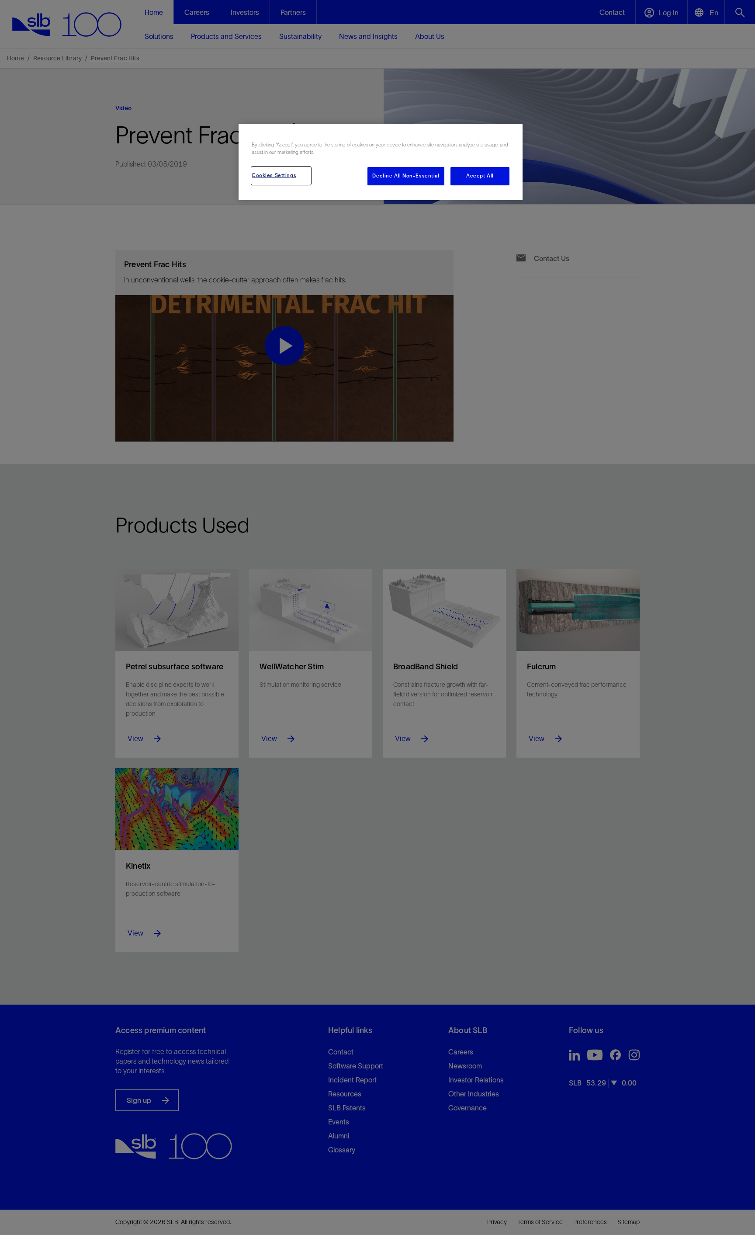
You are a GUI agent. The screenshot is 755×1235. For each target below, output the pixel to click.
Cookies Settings (274, 175)
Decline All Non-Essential (405, 175)
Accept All (480, 175)
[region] (381, 162)
